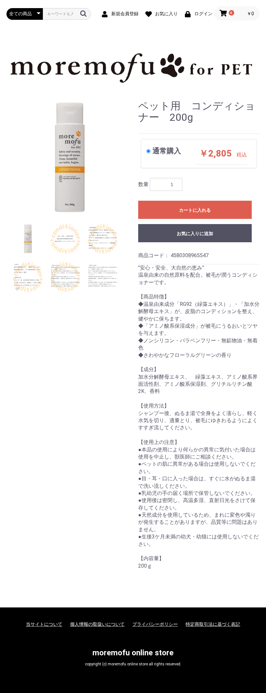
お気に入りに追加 (195, 233)
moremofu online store (133, 652)
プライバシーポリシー (155, 624)
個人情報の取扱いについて (97, 624)
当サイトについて (44, 624)
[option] (70, 157)
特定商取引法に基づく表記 (213, 624)
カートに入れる (195, 210)
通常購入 (166, 150)
